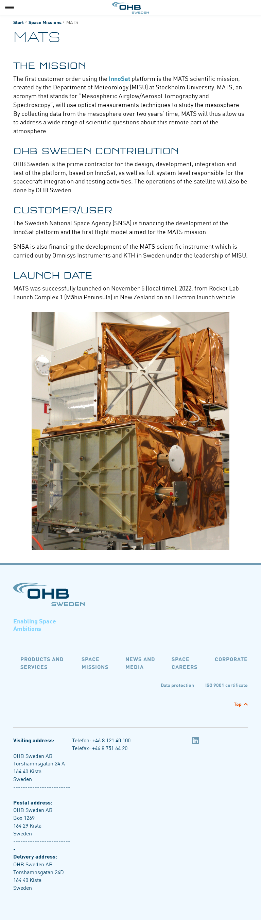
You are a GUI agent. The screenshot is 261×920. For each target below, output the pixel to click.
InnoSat (119, 78)
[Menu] (9, 7)
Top (238, 704)
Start (18, 22)
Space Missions (45, 22)
